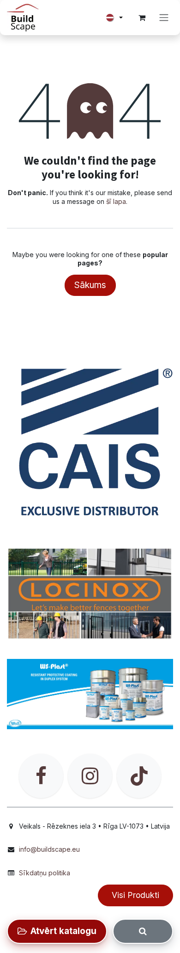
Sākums (90, 285)
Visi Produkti (135, 895)
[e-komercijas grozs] (141, 17)
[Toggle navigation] (164, 17)
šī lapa (116, 201)
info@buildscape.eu (49, 849)
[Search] (143, 931)
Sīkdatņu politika (44, 873)
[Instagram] (90, 776)
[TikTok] (139, 776)
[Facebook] (41, 776)
